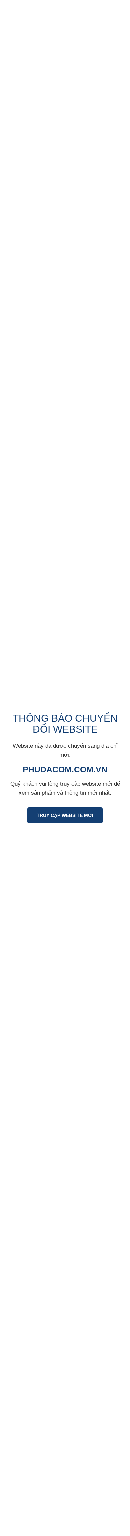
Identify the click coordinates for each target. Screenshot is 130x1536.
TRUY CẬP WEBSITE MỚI (65, 815)
